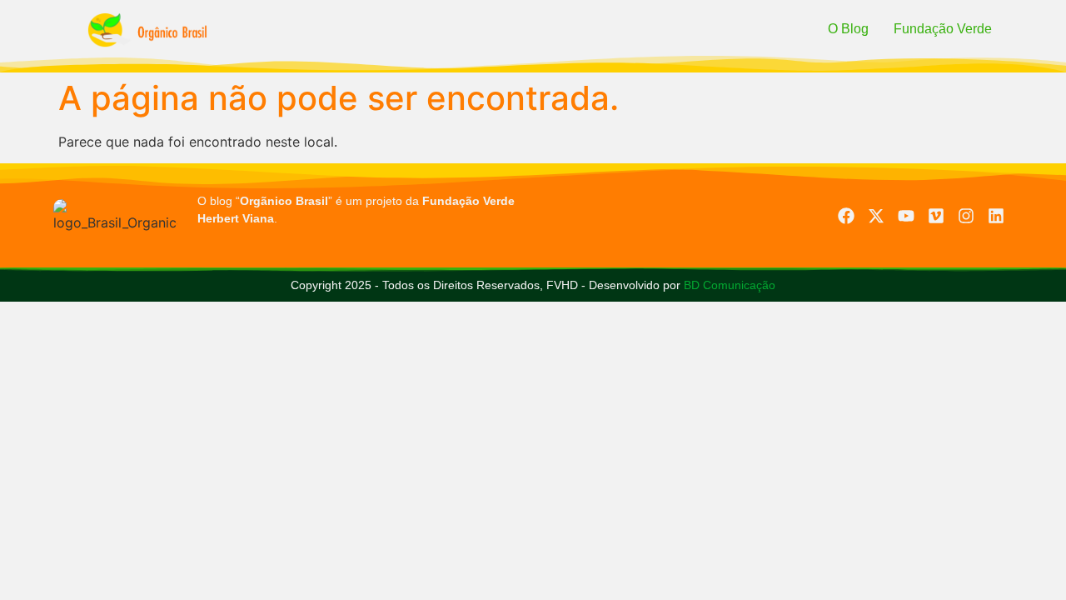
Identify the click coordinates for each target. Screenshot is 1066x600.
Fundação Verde (943, 29)
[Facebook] (846, 216)
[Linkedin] (996, 216)
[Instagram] (966, 216)
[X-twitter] (876, 216)
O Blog (848, 29)
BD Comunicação (727, 285)
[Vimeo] (936, 216)
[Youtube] (906, 216)
